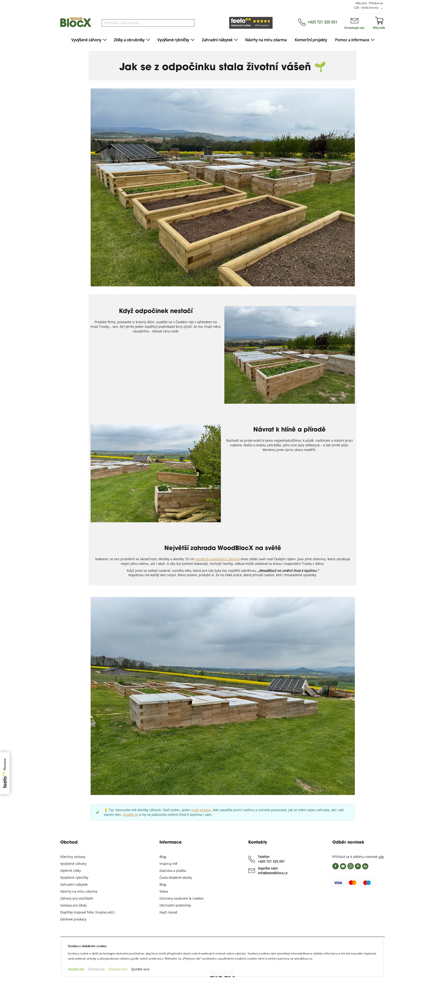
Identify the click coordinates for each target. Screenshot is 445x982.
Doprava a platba (172, 856)
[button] (369, 8)
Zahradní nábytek (74, 870)
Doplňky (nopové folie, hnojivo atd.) (87, 898)
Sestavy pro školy (73, 891)
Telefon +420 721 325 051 (271, 845)
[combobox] (148, 23)
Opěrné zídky (70, 856)
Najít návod (168, 898)
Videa (163, 877)
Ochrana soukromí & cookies (181, 884)
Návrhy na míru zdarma (78, 877)
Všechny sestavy (72, 843)
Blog (162, 843)
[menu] (222, 40)
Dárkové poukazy (73, 905)
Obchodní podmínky (175, 891)
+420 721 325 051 (322, 22)
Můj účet (361, 3)
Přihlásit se (376, 3)
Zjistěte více (140, 969)
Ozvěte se (130, 800)
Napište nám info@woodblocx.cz (273, 856)
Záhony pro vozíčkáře (76, 884)
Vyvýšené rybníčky (74, 863)
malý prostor (201, 796)
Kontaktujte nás (354, 28)
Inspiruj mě (168, 850)
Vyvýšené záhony (73, 850)
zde (381, 843)
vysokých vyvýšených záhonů (217, 548)
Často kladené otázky (175, 863)
